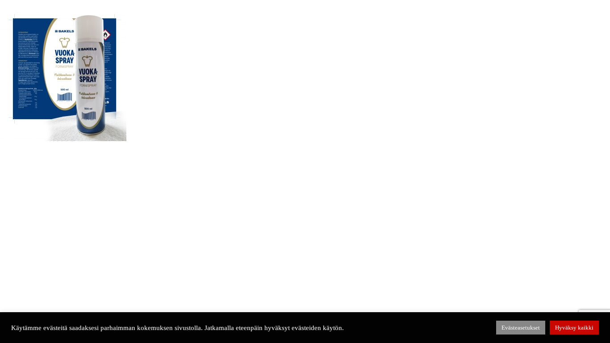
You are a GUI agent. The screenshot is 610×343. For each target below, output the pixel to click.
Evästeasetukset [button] (520, 327)
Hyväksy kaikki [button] (574, 327)
